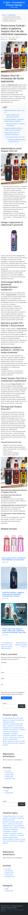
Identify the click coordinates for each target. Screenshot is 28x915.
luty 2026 (8, 771)
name (3, 672)
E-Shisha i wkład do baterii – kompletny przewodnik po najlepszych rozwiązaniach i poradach (14, 731)
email (3, 678)
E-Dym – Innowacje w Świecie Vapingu (14, 3)
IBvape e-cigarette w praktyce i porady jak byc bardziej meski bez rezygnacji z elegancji (14, 743)
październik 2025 (10, 778)
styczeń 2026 (9, 773)
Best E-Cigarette (8, 909)
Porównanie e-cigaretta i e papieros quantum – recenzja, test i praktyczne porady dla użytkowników (13, 737)
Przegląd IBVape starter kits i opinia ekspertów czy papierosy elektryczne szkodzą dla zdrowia (13, 720)
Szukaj (4, 703)
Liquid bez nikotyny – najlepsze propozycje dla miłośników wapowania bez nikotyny (13, 594)
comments (4, 662)
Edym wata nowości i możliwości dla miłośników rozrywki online (13, 559)
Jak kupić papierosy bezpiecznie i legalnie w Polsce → (21, 644)
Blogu (6, 790)
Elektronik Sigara (19, 909)
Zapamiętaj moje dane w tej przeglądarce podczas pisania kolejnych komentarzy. (12, 693)
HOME (4, 15)
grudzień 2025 (9, 774)
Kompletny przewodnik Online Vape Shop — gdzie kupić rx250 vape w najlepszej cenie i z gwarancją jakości (13, 725)
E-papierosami (11, 15)
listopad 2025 (9, 776)
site (2, 684)
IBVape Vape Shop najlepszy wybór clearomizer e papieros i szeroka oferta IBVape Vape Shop (14, 630)
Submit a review (6, 698)
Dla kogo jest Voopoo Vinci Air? (15, 137)
